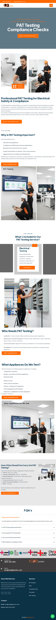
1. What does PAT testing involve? (10, 517)
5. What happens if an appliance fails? (11, 542)
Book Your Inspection (27, 36)
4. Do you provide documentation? (11, 537)
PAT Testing (32, 595)
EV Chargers (32, 582)
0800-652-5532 (7, 1)
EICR (30, 586)
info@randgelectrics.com (19, 1)
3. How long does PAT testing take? (11, 533)
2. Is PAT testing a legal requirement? (11, 527)
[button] (53, 616)
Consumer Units (33, 589)
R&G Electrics (30, 617)
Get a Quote (27, 267)
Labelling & (26, 249)
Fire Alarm (32, 592)
